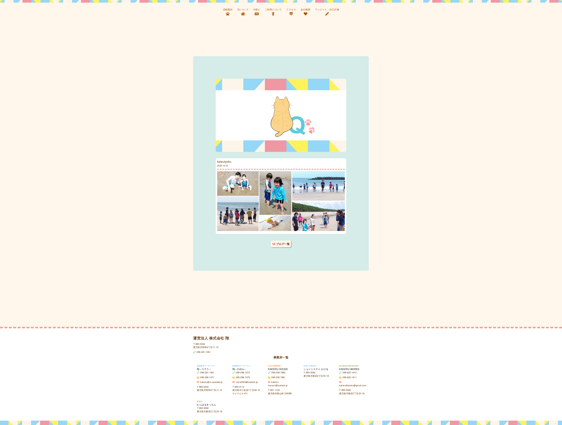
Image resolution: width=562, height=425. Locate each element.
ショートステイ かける (316, 369)
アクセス (291, 9)
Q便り (256, 9)
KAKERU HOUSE (278, 369)
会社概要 (305, 9)
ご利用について (273, 9)
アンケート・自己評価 (327, 9)
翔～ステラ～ (204, 369)
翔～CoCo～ (239, 369)
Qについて (243, 9)
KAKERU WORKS (349, 369)
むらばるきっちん (206, 404)
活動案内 (228, 9)
